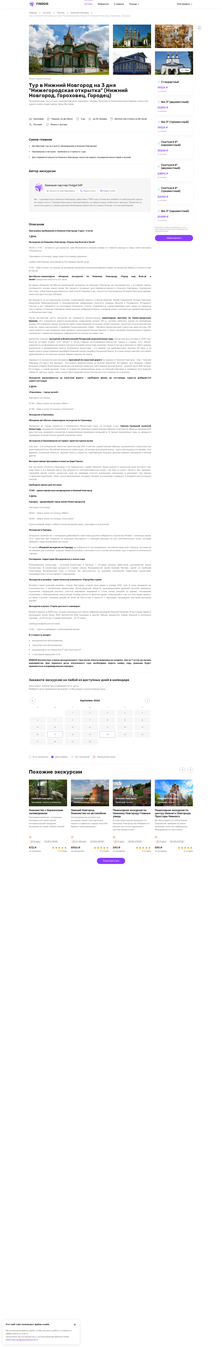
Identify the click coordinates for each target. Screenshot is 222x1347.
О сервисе (119, 4)
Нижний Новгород (80, 13)
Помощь (133, 4)
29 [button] (72, 741)
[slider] (59, 848)
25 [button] (125, 734)
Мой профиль (183, 4)
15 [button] (72, 727)
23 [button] (90, 734)
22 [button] (72, 734)
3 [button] (107, 713)
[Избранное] (199, 28)
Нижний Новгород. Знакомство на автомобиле (88, 812)
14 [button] (55, 727)
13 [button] (37, 727)
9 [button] (89, 720)
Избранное (103, 4)
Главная (33, 13)
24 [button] (107, 734)
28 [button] (55, 741)
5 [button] (142, 713)
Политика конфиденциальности (22, 1340)
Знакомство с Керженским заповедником (46, 812)
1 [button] (72, 713)
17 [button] (107, 727)
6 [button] (37, 720)
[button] (32, 700)
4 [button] (124, 713)
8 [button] (72, 720)
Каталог (89, 4)
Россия (60, 13)
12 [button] (142, 720)
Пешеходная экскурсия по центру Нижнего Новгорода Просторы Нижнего (173, 813)
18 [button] (125, 727)
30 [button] (90, 741)
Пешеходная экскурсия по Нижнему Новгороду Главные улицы (132, 813)
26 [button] (142, 734)
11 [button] (125, 720)
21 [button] (55, 734)
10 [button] (107, 720)
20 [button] (38, 734)
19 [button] (142, 727)
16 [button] (90, 727)
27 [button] (37, 741)
